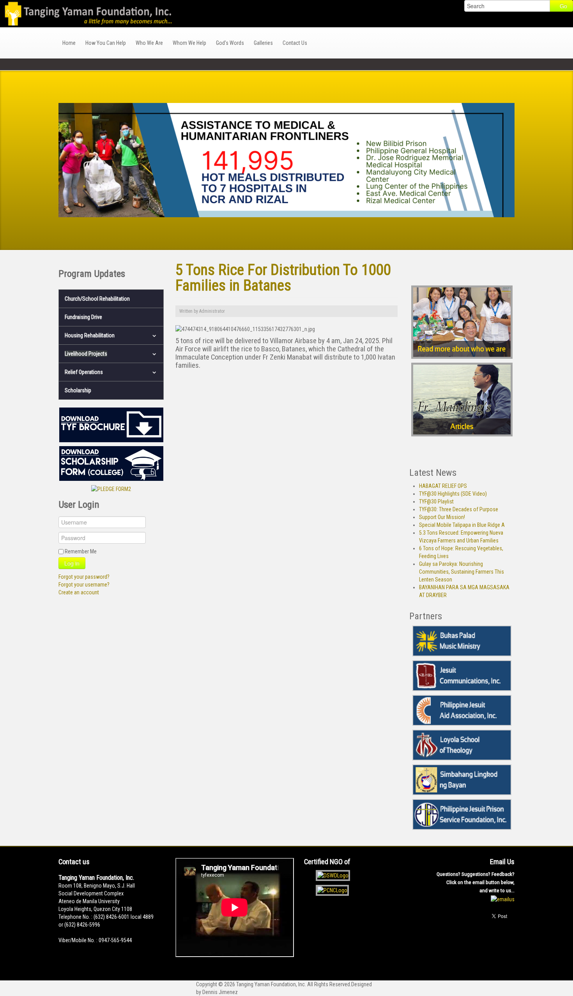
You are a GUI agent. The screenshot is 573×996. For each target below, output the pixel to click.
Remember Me (81, 551)
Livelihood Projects (86, 354)
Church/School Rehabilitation (97, 299)
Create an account (78, 592)
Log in (72, 563)
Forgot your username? (84, 584)
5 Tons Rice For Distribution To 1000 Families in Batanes (283, 277)
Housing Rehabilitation (90, 335)
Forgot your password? (84, 577)
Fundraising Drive (83, 317)
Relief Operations (84, 372)
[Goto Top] (512, 943)
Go (563, 6)
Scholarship (78, 390)
